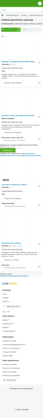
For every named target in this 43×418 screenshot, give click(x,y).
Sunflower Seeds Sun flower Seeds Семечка (19, 115)
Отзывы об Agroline (9, 352)
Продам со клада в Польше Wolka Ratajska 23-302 (22, 62)
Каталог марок (8, 356)
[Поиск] (40, 10)
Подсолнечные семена (11, 243)
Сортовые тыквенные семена (14, 185)
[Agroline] (2, 15)
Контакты (6, 301)
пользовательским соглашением (29, 155)
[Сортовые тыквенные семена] (21, 170)
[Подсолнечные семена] (21, 228)
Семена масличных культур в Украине (14, 276)
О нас (5, 294)
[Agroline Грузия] (13, 3)
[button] (40, 3)
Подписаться (8, 150)
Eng (4, 311)
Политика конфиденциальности (14, 344)
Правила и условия (9, 341)
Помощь (5, 298)
